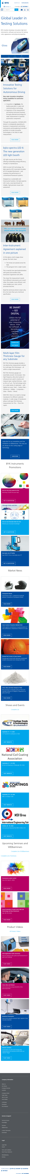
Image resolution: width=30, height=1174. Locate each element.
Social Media (4, 1099)
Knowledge (4, 1122)
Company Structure (6, 1088)
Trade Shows (4, 1095)
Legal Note (4, 1144)
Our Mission (4, 1086)
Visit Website (8, 742)
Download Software (15, 344)
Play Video (7, 964)
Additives (17, 2)
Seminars (4, 1125)
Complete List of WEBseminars (20, 851)
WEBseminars (5, 1127)
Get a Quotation (9, 500)
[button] (25, 10)
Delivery (3, 1157)
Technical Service (5, 1120)
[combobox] (9, 10)
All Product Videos (15, 931)
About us (4, 1084)
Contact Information (6, 1130)
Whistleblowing (5, 1154)
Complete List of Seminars (8, 856)
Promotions (4, 1104)
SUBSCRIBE (15, 456)
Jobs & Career (5, 1097)
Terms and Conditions (6, 1149)
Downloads (4, 1132)
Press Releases (5, 1106)
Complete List (15, 709)
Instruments (25, 2)
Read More (15, 139)
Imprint (3, 1147)
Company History (5, 1093)
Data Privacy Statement (7, 1152)
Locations (4, 1090)
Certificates (4, 1102)
